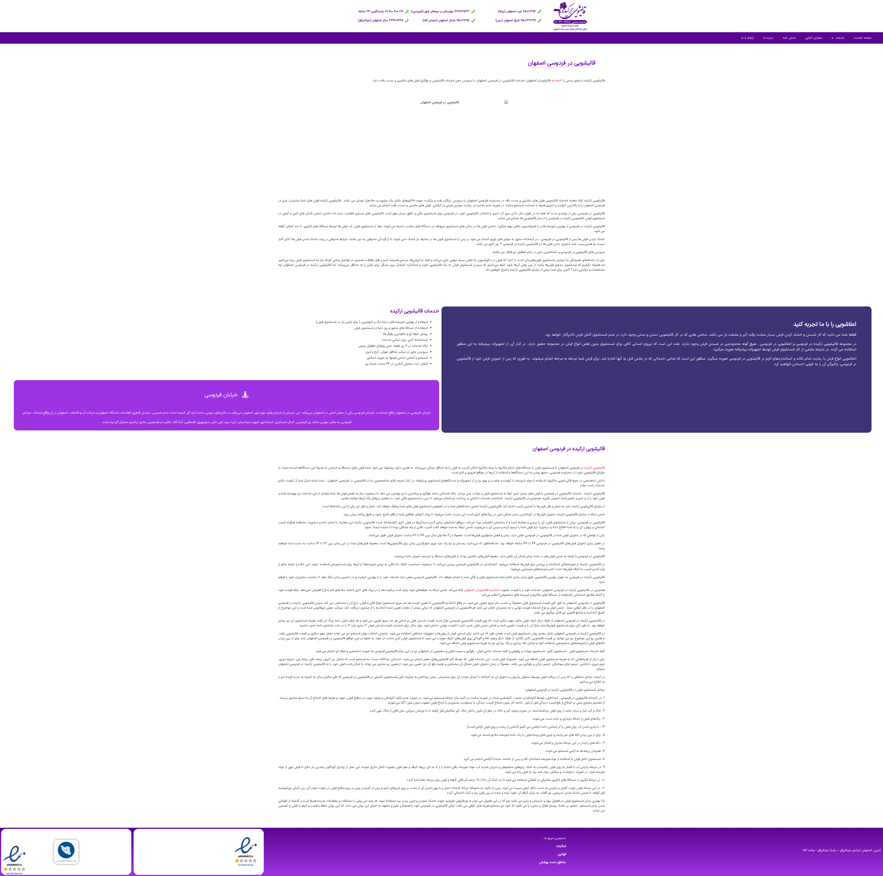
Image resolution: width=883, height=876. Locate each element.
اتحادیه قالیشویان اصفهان (482, 590)
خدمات (840, 38)
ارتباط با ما (747, 38)
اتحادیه (556, 80)
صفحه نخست (863, 38)
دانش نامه (789, 38)
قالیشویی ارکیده (594, 467)
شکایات (561, 846)
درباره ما (768, 38)
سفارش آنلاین (814, 38)
